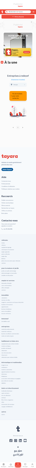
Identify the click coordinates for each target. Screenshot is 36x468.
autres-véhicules (5, 254)
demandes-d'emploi (6, 283)
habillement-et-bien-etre (10, 341)
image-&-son (4, 365)
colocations (4, 298)
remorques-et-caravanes (7, 249)
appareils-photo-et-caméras (8, 372)
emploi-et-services (7, 280)
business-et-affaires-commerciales (10, 333)
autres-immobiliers (6, 311)
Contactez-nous (6, 181)
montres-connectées (6, 369)
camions (3, 263)
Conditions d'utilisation (8, 186)
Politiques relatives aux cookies (10, 189)
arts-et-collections (6, 395)
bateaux (3, 258)
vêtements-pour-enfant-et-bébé (9, 357)
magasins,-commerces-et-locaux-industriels (12, 302)
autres (3, 412)
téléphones (4, 376)
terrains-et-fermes (6, 313)
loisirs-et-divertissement (10, 388)
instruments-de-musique (7, 404)
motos (3, 243)
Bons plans (4, 213)
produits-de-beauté (6, 348)
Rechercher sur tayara (7, 208)
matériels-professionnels (7, 329)
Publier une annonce (7, 200)
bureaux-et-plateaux (6, 309)
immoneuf (4, 318)
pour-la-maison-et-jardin (10, 268)
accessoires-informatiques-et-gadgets (11, 378)
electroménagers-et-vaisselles (9, 273)
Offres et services (6, 210)
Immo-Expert (7, 169)
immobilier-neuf (5, 321)
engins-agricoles (5, 252)
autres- (3, 414)
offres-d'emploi (5, 287)
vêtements (4, 350)
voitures (3, 245)
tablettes (3, 383)
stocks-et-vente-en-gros (7, 336)
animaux (3, 397)
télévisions (4, 374)
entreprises (5, 326)
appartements (4, 307)
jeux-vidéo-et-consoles (7, 381)
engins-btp (4, 256)
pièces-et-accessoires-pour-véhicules (10, 261)
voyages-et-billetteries (7, 406)
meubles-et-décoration (7, 275)
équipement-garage (6, 247)
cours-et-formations (6, 285)
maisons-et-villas (5, 300)
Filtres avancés (5, 205)
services (3, 290)
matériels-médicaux (6, 331)
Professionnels (5, 184)
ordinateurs (4, 367)
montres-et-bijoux (6, 346)
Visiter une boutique (7, 203)
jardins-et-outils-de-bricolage (8, 271)
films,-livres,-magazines (7, 400)
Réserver (26, 52)
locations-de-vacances (7, 304)
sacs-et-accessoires (6, 353)
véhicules (4, 240)
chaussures (4, 355)
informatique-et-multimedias (11, 362)
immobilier (5, 295)
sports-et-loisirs (5, 393)
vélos (2, 402)
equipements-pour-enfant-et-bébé (10, 344)
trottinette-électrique (6, 391)
